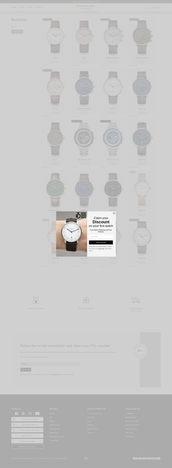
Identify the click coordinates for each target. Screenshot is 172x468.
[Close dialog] (114, 213)
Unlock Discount (101, 242)
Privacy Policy (101, 248)
